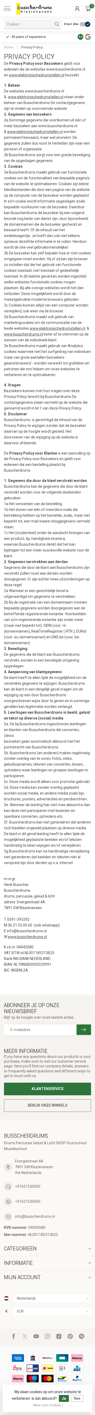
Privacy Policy (32, 47)
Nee (77, 1398)
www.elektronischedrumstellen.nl (36, 75)
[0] (88, 8)
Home (8, 47)
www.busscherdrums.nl (23, 334)
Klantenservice (48, 1089)
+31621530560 (27, 1186)
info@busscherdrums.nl (35, 1216)
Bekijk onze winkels (48, 1105)
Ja (64, 1398)
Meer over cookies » (48, 1405)
